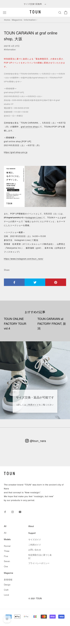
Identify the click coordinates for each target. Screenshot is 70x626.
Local (6, 594)
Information (30, 19)
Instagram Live (33, 217)
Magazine (17, 19)
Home (7, 19)
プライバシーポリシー (38, 563)
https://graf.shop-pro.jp (16, 152)
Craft (6, 589)
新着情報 (8, 579)
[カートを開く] (65, 12)
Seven (7, 561)
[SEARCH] (59, 12)
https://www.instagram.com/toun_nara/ (23, 258)
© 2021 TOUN (35, 598)
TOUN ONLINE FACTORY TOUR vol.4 (15, 323)
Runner (7, 545)
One (6, 566)
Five (6, 556)
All (5, 532)
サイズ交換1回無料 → (35, 3)
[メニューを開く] (4, 12)
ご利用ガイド (32, 404)
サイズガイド (34, 539)
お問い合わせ (34, 549)
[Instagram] (12, 511)
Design (7, 584)
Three (6, 550)
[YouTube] (20, 511)
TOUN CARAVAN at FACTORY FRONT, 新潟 (51, 323)
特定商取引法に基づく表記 (40, 556)
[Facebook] (5, 511)
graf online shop (29, 126)
